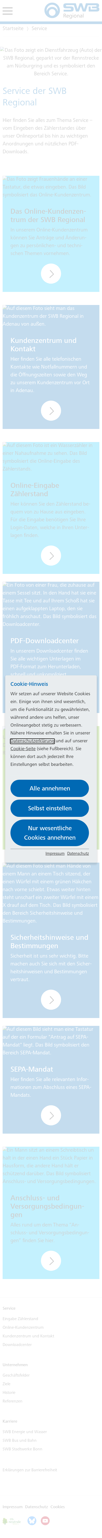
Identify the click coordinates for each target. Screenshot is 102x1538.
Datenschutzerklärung (32, 741)
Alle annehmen (50, 788)
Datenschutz (78, 854)
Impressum (55, 854)
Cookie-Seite (23, 749)
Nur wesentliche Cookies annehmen (50, 832)
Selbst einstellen (50, 808)
